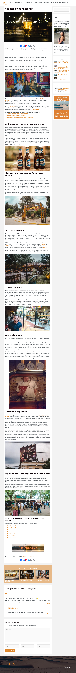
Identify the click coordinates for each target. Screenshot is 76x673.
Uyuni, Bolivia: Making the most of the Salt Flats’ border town (61, 71)
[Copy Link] (34, 46)
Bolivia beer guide (11, 531)
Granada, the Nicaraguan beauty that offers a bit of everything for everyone (61, 67)
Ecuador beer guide (11, 527)
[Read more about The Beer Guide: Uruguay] (12, 574)
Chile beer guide (11, 535)
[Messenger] (24, 46)
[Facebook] (21, 46)
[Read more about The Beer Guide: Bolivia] (42, 574)
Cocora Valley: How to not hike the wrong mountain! (63, 75)
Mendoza (45, 247)
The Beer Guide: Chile (27, 580)
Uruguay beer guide (11, 537)
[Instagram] (13, 664)
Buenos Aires (36, 109)
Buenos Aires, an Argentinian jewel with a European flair (20, 117)
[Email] (31, 46)
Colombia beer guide (12, 525)
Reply (48, 603)
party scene (12, 106)
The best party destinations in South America (17, 113)
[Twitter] (29, 46)
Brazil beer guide (11, 533)
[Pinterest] (26, 46)
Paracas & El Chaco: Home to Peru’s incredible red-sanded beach (61, 62)
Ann (6, 593)
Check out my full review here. (63, 89)
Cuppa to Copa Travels (28, 556)
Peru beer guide (11, 529)
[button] (13, 2)
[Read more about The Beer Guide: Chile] (27, 574)
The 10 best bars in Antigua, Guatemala (62, 78)
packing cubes (66, 90)
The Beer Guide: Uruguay (9, 581)
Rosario (43, 244)
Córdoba (7, 245)
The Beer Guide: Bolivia (42, 580)
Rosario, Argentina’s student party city (16, 115)
